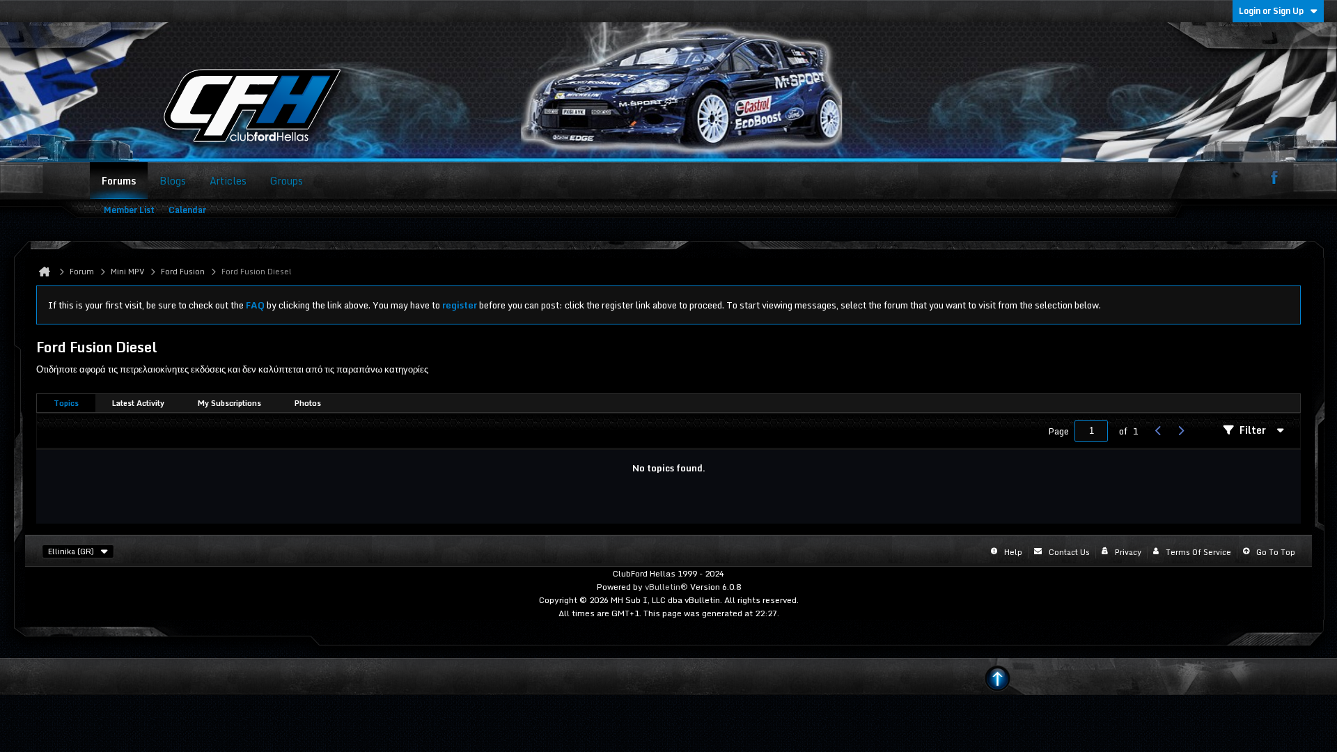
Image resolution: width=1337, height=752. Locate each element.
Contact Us (1069, 552)
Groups (286, 181)
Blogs (172, 181)
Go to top (1275, 552)
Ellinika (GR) (71, 551)
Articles (228, 181)
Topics (66, 403)
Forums (119, 181)
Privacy (1128, 552)
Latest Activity (138, 403)
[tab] (66, 403)
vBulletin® (666, 586)
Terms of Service (1198, 552)
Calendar (187, 210)
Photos (308, 403)
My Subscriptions (229, 403)
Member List (129, 210)
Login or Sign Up (1271, 10)
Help (1013, 552)
